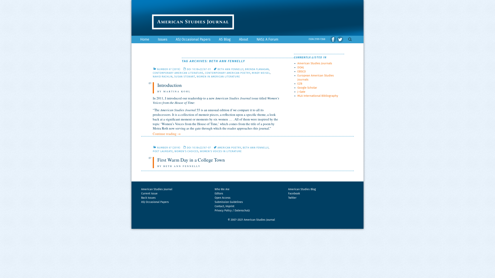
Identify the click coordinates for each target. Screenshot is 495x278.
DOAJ (300, 67)
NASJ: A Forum (267, 39)
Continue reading (167, 133)
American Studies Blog (302, 189)
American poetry (229, 148)
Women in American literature (218, 76)
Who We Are (222, 189)
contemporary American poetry (227, 73)
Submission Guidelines (229, 202)
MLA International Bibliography (317, 95)
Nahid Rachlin (163, 76)
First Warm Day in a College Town (191, 160)
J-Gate (301, 91)
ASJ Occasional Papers (193, 39)
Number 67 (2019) (168, 69)
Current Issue (149, 193)
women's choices (186, 151)
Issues (162, 39)
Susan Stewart (184, 76)
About (243, 39)
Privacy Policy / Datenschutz (232, 210)
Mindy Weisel (261, 73)
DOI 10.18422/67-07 (199, 148)
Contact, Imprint (224, 206)
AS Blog (224, 39)
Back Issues (148, 198)
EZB (299, 83)
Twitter (292, 198)
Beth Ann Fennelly (230, 69)
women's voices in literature (221, 151)
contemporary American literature (178, 73)
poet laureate (163, 151)
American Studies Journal (156, 189)
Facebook (294, 193)
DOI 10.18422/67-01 (199, 69)
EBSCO (301, 71)
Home (144, 39)
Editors (219, 193)
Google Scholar (307, 87)
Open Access (222, 198)
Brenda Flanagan (257, 69)
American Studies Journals (314, 63)
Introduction (169, 85)
